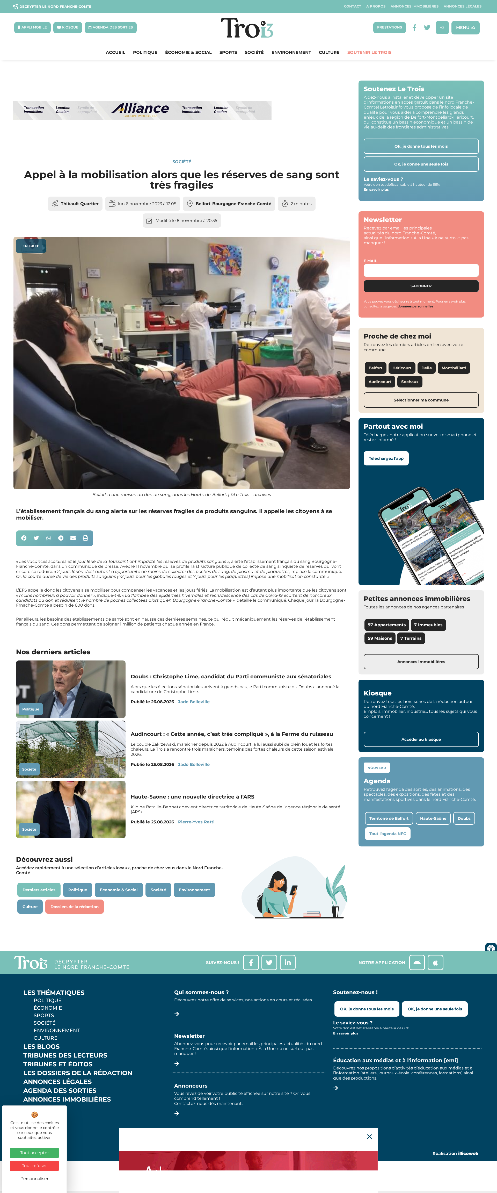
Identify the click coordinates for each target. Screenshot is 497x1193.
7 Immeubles (428, 624)
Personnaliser (34, 1178)
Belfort (203, 203)
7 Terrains (411, 638)
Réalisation (455, 1153)
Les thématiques (53, 993)
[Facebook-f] (414, 27)
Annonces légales (462, 6)
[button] (24, 538)
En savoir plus (376, 189)
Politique (145, 53)
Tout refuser (34, 1165)
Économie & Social (188, 53)
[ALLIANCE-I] (142, 141)
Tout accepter (34, 1152)
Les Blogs (41, 1047)
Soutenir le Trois (369, 53)
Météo (35, 1117)
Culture (329, 53)
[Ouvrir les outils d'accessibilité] (491, 948)
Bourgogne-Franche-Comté (241, 203)
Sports (228, 53)
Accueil (115, 53)
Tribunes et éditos (57, 1064)
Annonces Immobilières (414, 6)
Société (254, 53)
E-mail (370, 260)
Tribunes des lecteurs (65, 1055)
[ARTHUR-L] (248, 1160)
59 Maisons (380, 638)
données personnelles (415, 306)
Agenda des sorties (59, 1091)
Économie (48, 1008)
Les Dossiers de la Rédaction (77, 1073)
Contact (352, 6)
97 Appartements (387, 624)
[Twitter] (427, 27)
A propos (375, 6)
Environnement (291, 53)
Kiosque (38, 1108)
